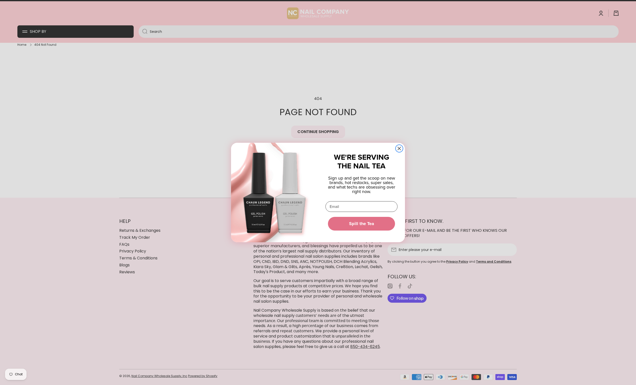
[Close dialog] (399, 148)
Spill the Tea (361, 223)
